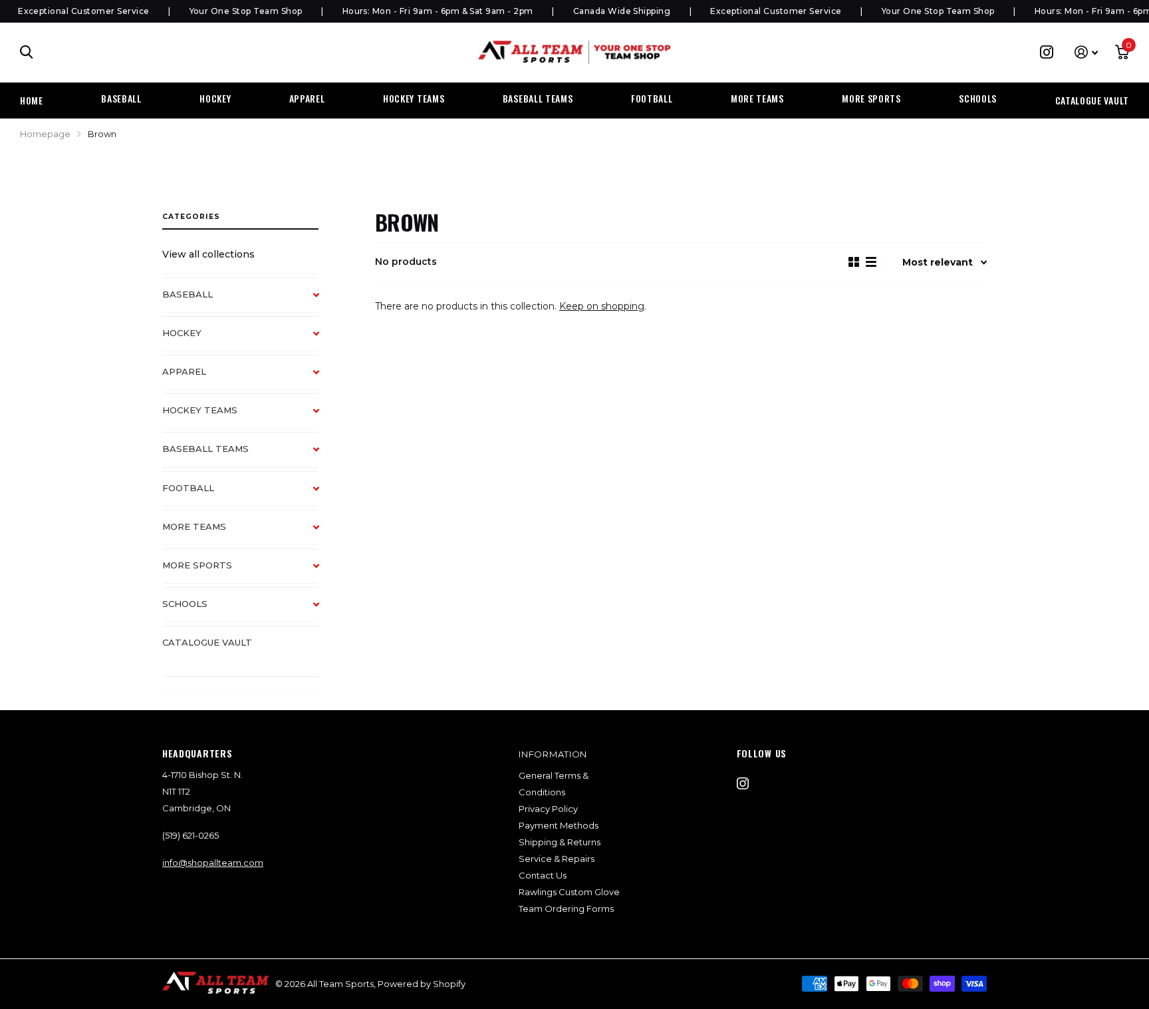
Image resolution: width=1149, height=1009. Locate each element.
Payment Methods (558, 825)
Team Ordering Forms (566, 908)
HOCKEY (215, 98)
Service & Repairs (556, 858)
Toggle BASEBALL (322, 301)
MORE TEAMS (757, 98)
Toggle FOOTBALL (322, 495)
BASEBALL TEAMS (538, 98)
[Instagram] (743, 783)
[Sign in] (1086, 52)
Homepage (45, 133)
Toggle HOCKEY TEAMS (322, 417)
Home (31, 100)
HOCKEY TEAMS (413, 98)
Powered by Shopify (421, 983)
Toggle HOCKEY (322, 340)
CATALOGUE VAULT (1092, 100)
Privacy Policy (548, 808)
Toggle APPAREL (322, 378)
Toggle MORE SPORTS (322, 572)
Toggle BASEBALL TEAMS (322, 456)
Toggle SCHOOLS (322, 611)
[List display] (871, 262)
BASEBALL (121, 98)
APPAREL (307, 98)
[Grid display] (853, 262)
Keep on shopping (601, 306)
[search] (26, 52)
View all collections (208, 254)
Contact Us (543, 875)
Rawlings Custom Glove (569, 892)
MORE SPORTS (871, 98)
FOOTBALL (652, 98)
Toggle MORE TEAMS (322, 533)
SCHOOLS (978, 98)
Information (553, 754)
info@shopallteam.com (212, 862)
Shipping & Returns (559, 842)
